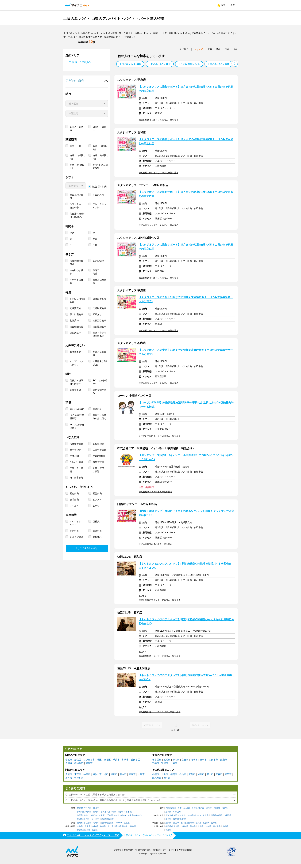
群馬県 (104, 819)
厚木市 (128, 812)
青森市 (219, 774)
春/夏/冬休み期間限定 (100, 166)
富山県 (176, 823)
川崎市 (125, 759)
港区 (99, 759)
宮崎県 (225, 826)
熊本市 (167, 777)
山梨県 (206, 823)
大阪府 (168, 808)
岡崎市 (96, 823)
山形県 (168, 819)
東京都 (80, 808)
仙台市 (164, 774)
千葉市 (116, 759)
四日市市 (213, 759)
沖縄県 (168, 830)
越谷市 (89, 763)
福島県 (176, 819)
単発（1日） (76, 146)
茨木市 (123, 774)
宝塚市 (132, 774)
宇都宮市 (138, 815)
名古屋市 (156, 759)
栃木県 (130, 815)
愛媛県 (80, 830)
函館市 (228, 774)
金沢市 (190, 823)
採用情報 (157, 850)
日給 (227, 49)
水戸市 (86, 819)
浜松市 (167, 759)
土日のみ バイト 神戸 (160, 64)
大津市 (141, 774)
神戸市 (86, 774)
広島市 (191, 774)
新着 (209, 49)
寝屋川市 (78, 777)
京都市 (77, 774)
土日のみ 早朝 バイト (189, 64)
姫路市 (114, 774)
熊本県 (200, 826)
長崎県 (193, 826)
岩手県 (213, 815)
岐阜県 (119, 823)
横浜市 (68, 759)
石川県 (184, 823)
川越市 (86, 815)
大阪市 (68, 774)
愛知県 (80, 823)
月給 (235, 49)
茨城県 (80, 819)
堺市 (106, 774)
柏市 (123, 815)
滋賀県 (225, 808)
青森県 (206, 815)
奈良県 (168, 812)
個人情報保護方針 (184, 850)
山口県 (110, 826)
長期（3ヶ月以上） (77, 166)
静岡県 (104, 823)
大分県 (208, 826)
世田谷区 (135, 759)
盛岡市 (220, 815)
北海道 (168, 815)
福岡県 (168, 826)
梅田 (174, 808)
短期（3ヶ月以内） (100, 157)
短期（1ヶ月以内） (77, 157)
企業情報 (117, 850)
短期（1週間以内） (100, 148)
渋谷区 (107, 759)
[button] (234, 63)
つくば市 (95, 819)
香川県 (118, 826)
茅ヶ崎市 (112, 812)
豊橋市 (155, 763)
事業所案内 (128, 850)
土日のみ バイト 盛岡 (130, 64)
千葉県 (110, 815)
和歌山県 (177, 812)
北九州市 (156, 777)
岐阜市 (203, 759)
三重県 (127, 823)
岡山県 (87, 826)
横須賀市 (78, 763)
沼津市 (194, 759)
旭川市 (201, 774)
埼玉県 (80, 815)
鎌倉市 (121, 812)
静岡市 (176, 759)
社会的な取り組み (143, 850)
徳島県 (133, 826)
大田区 (68, 763)
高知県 (95, 830)
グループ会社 (168, 850)
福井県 (198, 823)
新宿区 (77, 759)
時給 (218, 49)
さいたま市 (89, 759)
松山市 (182, 774)
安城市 (164, 763)
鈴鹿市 (223, 759)
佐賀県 (185, 826)
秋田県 (228, 815)
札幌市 (155, 774)
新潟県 (168, 823)
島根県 (103, 826)
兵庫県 (195, 808)
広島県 (80, 826)
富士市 (185, 759)
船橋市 (116, 815)
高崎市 (111, 819)
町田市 (96, 808)
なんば (186, 808)
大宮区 (102, 815)
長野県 (214, 823)
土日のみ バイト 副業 (218, 64)
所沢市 (94, 815)
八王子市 (87, 808)
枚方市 (68, 777)
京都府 (217, 808)
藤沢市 (103, 812)
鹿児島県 (217, 826)
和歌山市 (97, 774)
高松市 (125, 826)
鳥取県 (95, 826)
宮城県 (191, 815)
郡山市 (210, 774)
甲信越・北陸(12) (80, 61)
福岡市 (173, 774)
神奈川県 (81, 812)
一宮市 (173, 763)
